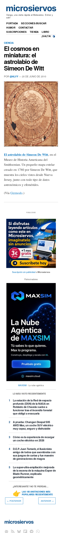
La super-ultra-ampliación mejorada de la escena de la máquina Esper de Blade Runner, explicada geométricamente (34, 472)
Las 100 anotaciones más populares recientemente (37, 493)
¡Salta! (46, 36)
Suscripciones (16, 31)
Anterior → (47, 500)
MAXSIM (22, 385)
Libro (45, 31)
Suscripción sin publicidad (23, 272)
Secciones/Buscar (33, 23)
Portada (12, 23)
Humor (10, 27)
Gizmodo (16, 193)
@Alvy (14, 76)
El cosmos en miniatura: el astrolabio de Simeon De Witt (24, 58)
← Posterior (14, 500)
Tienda (34, 31)
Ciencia (9, 42)
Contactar (26, 27)
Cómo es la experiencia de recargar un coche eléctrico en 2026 (33, 438)
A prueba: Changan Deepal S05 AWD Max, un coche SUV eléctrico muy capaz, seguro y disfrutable (33, 425)
